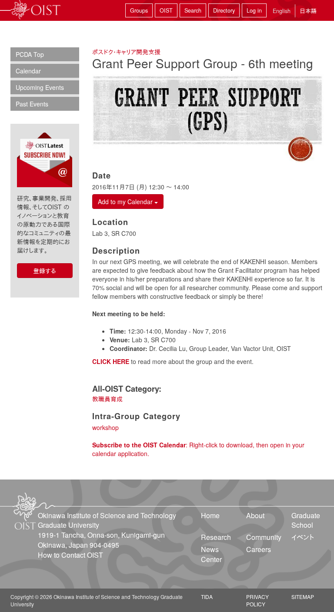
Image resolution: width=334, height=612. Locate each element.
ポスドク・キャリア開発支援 (126, 51)
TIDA (207, 596)
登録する (44, 270)
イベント (302, 537)
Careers (258, 549)
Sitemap (302, 596)
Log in (254, 10)
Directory (224, 10)
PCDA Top (30, 54)
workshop (105, 427)
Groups (139, 10)
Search (192, 10)
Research (216, 537)
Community (263, 537)
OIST (166, 10)
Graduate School (305, 520)
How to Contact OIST (70, 555)
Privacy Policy (257, 600)
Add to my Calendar (126, 201)
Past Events (32, 103)
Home (210, 515)
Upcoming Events (40, 87)
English (282, 11)
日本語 (308, 11)
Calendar (28, 70)
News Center (211, 554)
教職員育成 (107, 398)
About (255, 515)
